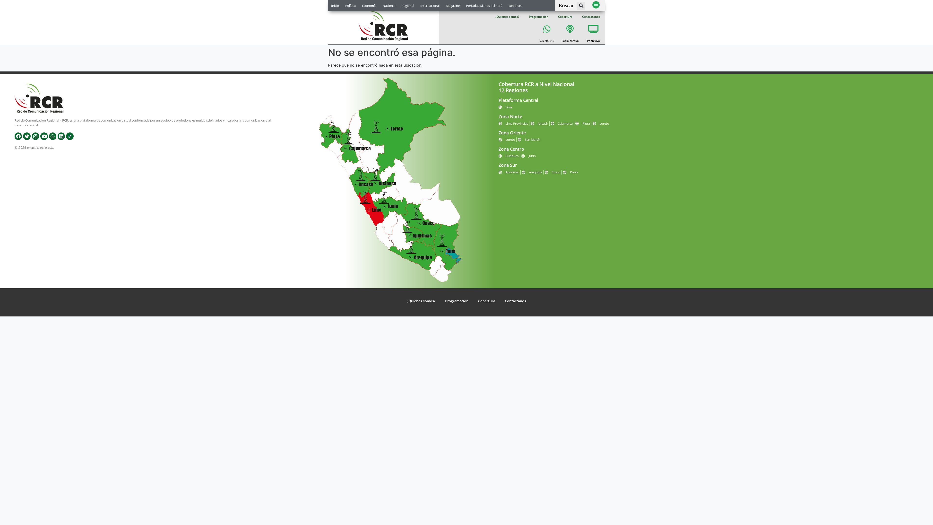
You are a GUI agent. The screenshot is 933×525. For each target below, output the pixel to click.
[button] (581, 6)
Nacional (389, 5)
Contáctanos (591, 17)
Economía (369, 5)
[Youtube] (44, 136)
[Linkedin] (61, 136)
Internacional (430, 5)
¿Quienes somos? (507, 17)
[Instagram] (35, 136)
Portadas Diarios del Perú (484, 5)
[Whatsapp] (52, 136)
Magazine (453, 5)
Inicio (335, 5)
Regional (408, 5)
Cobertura (565, 17)
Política (350, 5)
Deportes (515, 5)
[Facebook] (18, 136)
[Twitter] (26, 136)
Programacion (538, 17)
